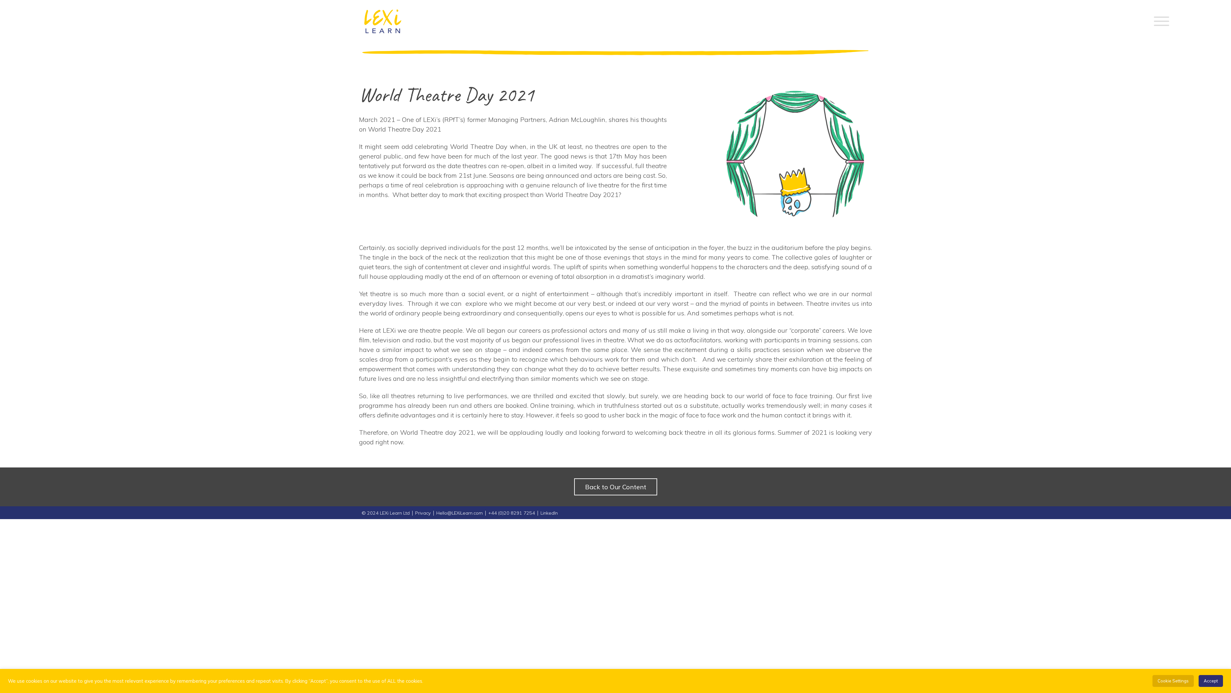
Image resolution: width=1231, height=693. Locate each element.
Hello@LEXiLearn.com (459, 513)
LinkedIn (549, 513)
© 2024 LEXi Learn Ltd (386, 513)
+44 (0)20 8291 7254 (511, 513)
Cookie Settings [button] (1173, 680)
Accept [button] (1211, 680)
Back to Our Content (615, 487)
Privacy (423, 513)
